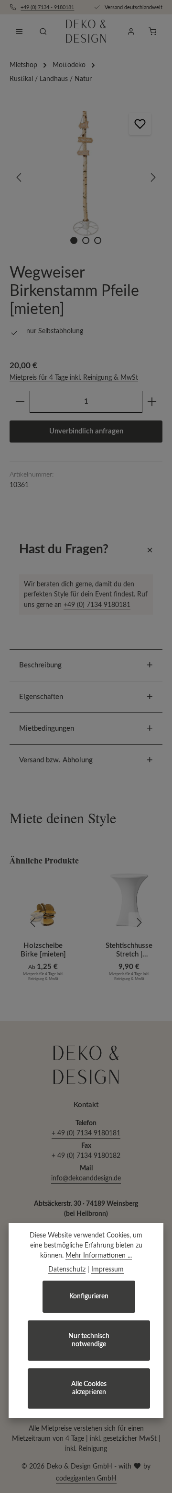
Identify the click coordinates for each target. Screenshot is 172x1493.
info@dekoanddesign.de (86, 1178)
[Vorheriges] (20, 177)
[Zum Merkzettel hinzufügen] (140, 124)
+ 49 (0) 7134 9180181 (86, 1133)
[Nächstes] (152, 177)
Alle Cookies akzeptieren (89, 1388)
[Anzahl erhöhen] (152, 402)
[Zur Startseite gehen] (86, 31)
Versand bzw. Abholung (56, 760)
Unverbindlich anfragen (86, 431)
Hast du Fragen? (63, 549)
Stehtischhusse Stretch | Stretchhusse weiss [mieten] (129, 951)
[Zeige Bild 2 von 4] (85, 240)
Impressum (107, 1269)
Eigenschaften (41, 696)
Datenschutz (67, 1269)
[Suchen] (43, 31)
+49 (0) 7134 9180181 (97, 604)
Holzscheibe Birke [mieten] (43, 950)
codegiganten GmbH (86, 1478)
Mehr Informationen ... (98, 1255)
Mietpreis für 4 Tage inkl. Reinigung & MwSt (74, 377)
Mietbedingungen (46, 728)
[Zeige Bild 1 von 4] (73, 240)
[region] (86, 177)
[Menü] (19, 31)
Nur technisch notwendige (88, 1340)
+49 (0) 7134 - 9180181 (47, 7)
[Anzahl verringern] (20, 402)
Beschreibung (40, 665)
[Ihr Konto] (130, 31)
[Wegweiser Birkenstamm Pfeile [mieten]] (86, 177)
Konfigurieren (88, 1296)
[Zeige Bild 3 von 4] (97, 240)
